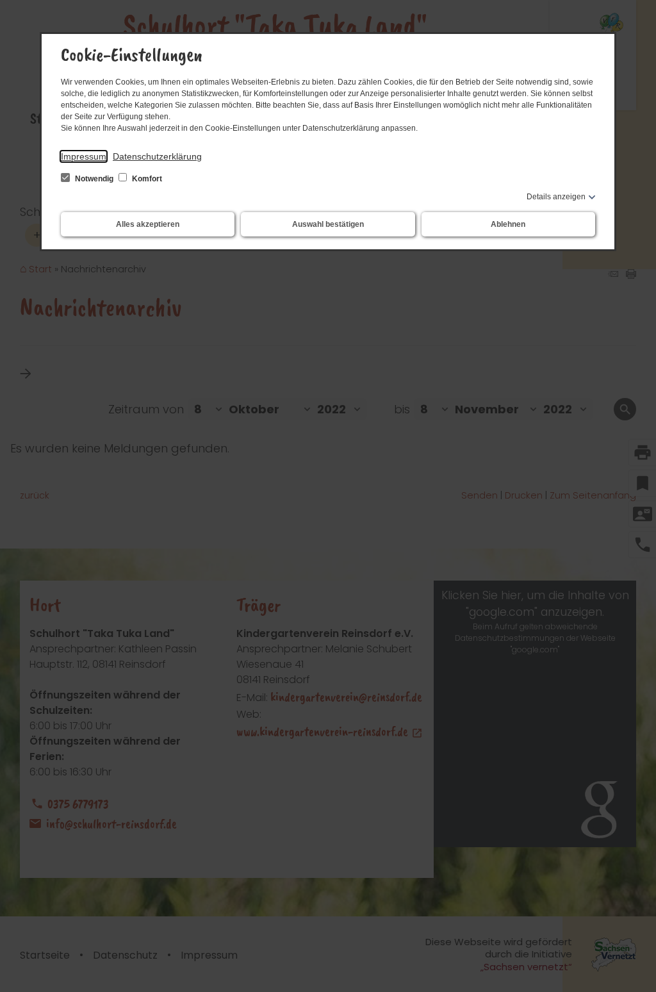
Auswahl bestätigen (328, 224)
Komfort (146, 178)
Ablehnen (508, 224)
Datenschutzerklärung (157, 156)
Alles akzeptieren (147, 224)
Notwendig (94, 178)
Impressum (83, 156)
